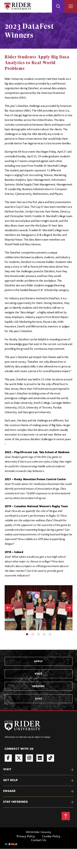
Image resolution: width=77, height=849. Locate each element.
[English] (16, 844)
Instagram (29, 758)
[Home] (18, 6)
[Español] (12, 844)
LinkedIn (40, 758)
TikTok (50, 758)
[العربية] (6, 844)
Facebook (8, 758)
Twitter (18, 758)
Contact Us (38, 840)
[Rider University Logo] (22, 725)
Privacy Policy (26, 836)
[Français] (9, 844)
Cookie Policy (51, 836)
